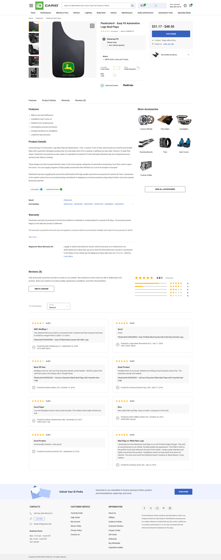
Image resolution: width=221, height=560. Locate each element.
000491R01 (99, 204)
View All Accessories (165, 189)
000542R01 (119, 204)
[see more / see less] (34, 237)
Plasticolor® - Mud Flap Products (36, 189)
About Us (112, 513)
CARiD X (150, 508)
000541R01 (68, 204)
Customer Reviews (116, 526)
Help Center (75, 517)
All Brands (113, 539)
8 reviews (114, 31)
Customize (171, 34)
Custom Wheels (146, 129)
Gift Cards (113, 535)
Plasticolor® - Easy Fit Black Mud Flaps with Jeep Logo (34, 61)
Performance (45, 13)
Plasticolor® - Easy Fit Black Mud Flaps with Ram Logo (34, 38)
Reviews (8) (80, 100)
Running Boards (146, 152)
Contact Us (75, 535)
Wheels (59, 13)
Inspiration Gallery (116, 547)
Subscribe (183, 492)
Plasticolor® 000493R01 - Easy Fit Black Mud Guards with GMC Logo (61, 340)
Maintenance (127, 13)
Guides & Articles (115, 522)
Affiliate (112, 517)
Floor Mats (165, 129)
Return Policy (76, 526)
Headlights (184, 129)
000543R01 (78, 204)
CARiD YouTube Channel (157, 508)
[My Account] (185, 6)
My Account (75, 522)
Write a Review (41, 289)
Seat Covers (184, 152)
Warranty (66, 100)
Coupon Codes (114, 530)
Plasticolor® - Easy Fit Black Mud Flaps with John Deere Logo (34, 26)
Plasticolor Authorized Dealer (54, 189)
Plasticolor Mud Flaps (53, 18)
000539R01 (88, 204)
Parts (33, 13)
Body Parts (101, 13)
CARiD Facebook (144, 508)
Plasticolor (39, 18)
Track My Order (77, 513)
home (31, 18)
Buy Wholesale (114, 543)
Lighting (88, 13)
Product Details (49, 100)
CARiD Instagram (170, 508)
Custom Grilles (146, 175)
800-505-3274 (175, 7)
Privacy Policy (76, 530)
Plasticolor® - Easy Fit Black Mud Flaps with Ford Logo (34, 49)
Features (32, 100)
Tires (165, 152)
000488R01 (109, 204)
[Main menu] (31, 6)
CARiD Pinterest (163, 508)
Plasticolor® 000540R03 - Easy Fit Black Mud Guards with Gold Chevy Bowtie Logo (150, 337)
